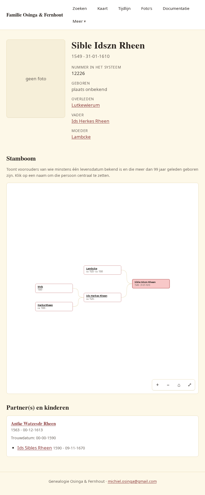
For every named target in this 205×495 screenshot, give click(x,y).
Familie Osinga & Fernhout (34, 14)
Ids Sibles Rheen (34, 448)
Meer (78, 21)
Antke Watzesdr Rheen (33, 423)
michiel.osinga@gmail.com (132, 481)
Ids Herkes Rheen (90, 121)
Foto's (146, 8)
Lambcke (81, 137)
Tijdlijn (124, 8)
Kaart (102, 8)
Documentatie (176, 8)
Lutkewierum (86, 105)
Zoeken (80, 8)
